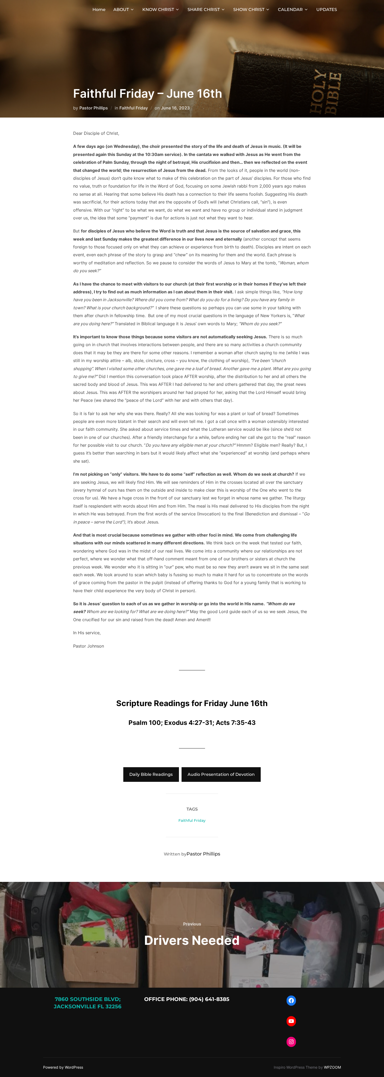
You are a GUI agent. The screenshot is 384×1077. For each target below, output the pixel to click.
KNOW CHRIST (158, 9)
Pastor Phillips (93, 107)
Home (99, 9)
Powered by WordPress (63, 1067)
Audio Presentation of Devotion (221, 774)
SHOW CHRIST (248, 9)
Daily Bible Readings (151, 774)
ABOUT (121, 9)
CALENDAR (290, 9)
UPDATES (326, 9)
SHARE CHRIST (204, 9)
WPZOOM (332, 1067)
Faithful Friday (133, 107)
